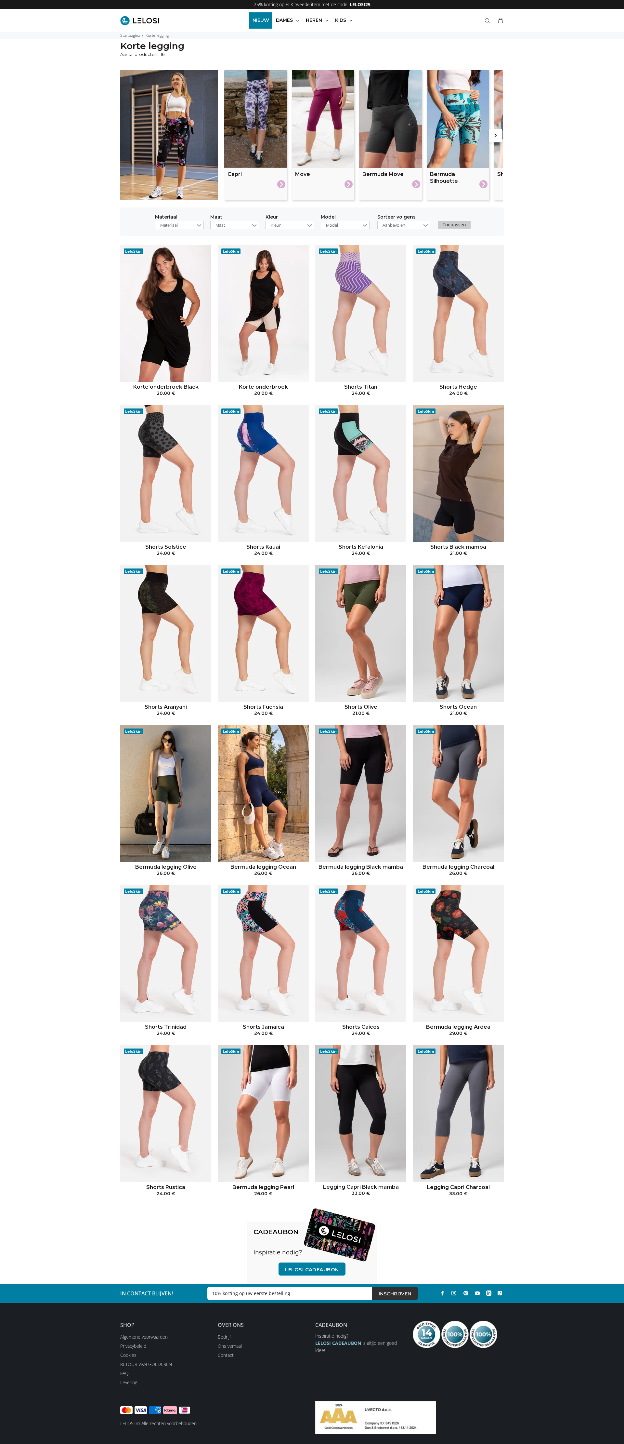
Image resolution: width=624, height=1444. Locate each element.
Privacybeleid (133, 1346)
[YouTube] (477, 1293)
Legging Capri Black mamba (361, 1187)
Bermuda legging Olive (166, 867)
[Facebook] (442, 1293)
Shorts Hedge (458, 387)
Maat (216, 217)
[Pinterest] (466, 1293)
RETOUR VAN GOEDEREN (146, 1364)
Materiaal (166, 217)
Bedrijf (224, 1337)
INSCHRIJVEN (395, 1294)
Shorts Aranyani (166, 707)
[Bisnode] (375, 1417)
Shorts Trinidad (166, 1027)
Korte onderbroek (263, 387)
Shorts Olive (360, 707)
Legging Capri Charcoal (458, 1187)
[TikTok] (500, 1293)
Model (328, 217)
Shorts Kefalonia (361, 547)
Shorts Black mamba (458, 547)
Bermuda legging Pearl (263, 1187)
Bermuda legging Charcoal (458, 867)
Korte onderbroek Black (166, 387)
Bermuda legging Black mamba (360, 867)
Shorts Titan (360, 387)
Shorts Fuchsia (263, 707)
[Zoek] (488, 21)
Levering (128, 1382)
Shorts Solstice (165, 547)
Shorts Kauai (263, 547)
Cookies (128, 1355)
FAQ (124, 1373)
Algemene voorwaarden (144, 1337)
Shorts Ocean (458, 707)
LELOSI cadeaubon (312, 1269)
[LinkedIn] (489, 1293)
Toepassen (454, 224)
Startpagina (130, 35)
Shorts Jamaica (263, 1027)
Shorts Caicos (361, 1027)
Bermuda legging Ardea (458, 1027)
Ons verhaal (230, 1346)
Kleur (272, 217)
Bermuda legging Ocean (263, 867)
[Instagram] (454, 1293)
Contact (226, 1355)
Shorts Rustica (165, 1187)
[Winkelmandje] (499, 21)
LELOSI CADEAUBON (338, 1343)
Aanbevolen (394, 225)
